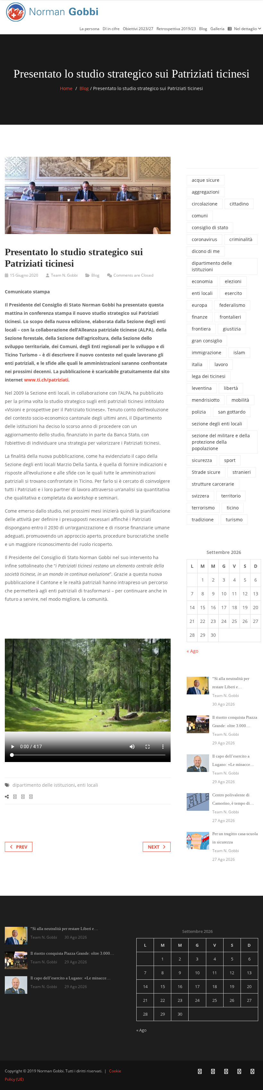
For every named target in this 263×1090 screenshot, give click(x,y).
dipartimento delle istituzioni (44, 785)
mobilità (240, 400)
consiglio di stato (210, 227)
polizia (199, 412)
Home (66, 88)
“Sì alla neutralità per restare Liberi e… (64, 928)
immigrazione (206, 352)
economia (202, 281)
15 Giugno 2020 (24, 275)
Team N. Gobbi (64, 275)
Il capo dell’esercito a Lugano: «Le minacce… (70, 978)
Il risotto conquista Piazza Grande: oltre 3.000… (72, 953)
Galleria (217, 28)
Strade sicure (206, 472)
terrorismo (203, 508)
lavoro (221, 364)
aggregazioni (205, 192)
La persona (89, 28)
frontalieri (230, 317)
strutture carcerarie (213, 484)
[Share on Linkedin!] (31, 796)
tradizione (203, 519)
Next (153, 847)
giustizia (232, 329)
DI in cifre (111, 28)
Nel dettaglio (246, 28)
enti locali (87, 785)
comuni (200, 216)
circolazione (204, 204)
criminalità (240, 239)
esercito (233, 293)
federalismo (232, 305)
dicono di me (206, 251)
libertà (231, 388)
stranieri (242, 472)
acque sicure (205, 180)
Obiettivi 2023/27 (138, 28)
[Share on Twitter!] (23, 796)
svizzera (200, 496)
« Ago (192, 651)
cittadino (239, 204)
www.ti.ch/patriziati (46, 380)
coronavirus (204, 239)
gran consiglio (207, 341)
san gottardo (231, 412)
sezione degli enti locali (217, 424)
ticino (233, 508)
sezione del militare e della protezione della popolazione (221, 441)
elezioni (233, 281)
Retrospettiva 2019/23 (176, 28)
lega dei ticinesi (208, 376)
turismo (234, 519)
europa (199, 305)
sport (229, 460)
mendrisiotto (205, 400)
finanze (200, 317)
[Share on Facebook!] (15, 796)
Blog (203, 28)
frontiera (201, 329)
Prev (21, 847)
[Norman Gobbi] (53, 11)
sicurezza (202, 460)
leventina (202, 388)
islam (239, 352)
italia (197, 364)
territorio (231, 496)
